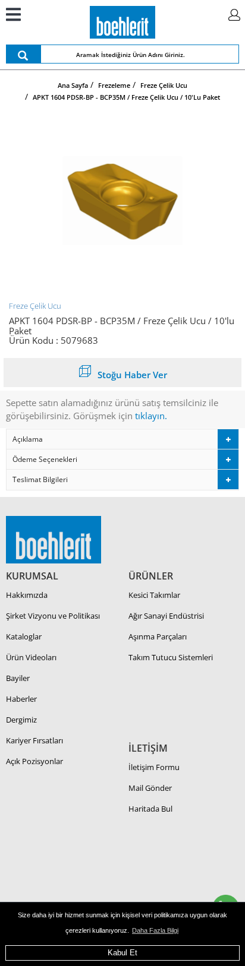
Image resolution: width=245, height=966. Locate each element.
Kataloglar (24, 636)
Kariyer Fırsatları (34, 740)
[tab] (122, 439)
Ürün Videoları (31, 657)
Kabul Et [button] (122, 952)
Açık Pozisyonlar (34, 761)
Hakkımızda (27, 595)
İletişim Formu (154, 767)
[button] (122, 439)
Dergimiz (21, 719)
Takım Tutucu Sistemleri (170, 657)
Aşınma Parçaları (157, 636)
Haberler (21, 698)
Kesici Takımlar (154, 595)
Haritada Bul (150, 808)
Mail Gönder (150, 788)
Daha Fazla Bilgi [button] (155, 930)
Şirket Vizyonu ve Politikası (53, 615)
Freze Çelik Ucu (35, 305)
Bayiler (18, 678)
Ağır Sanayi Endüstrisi (166, 615)
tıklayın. (151, 416)
